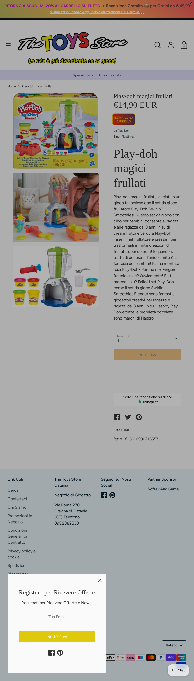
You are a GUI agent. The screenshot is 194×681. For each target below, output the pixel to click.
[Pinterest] (60, 653)
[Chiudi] (99, 580)
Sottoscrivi (57, 636)
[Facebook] (51, 653)
